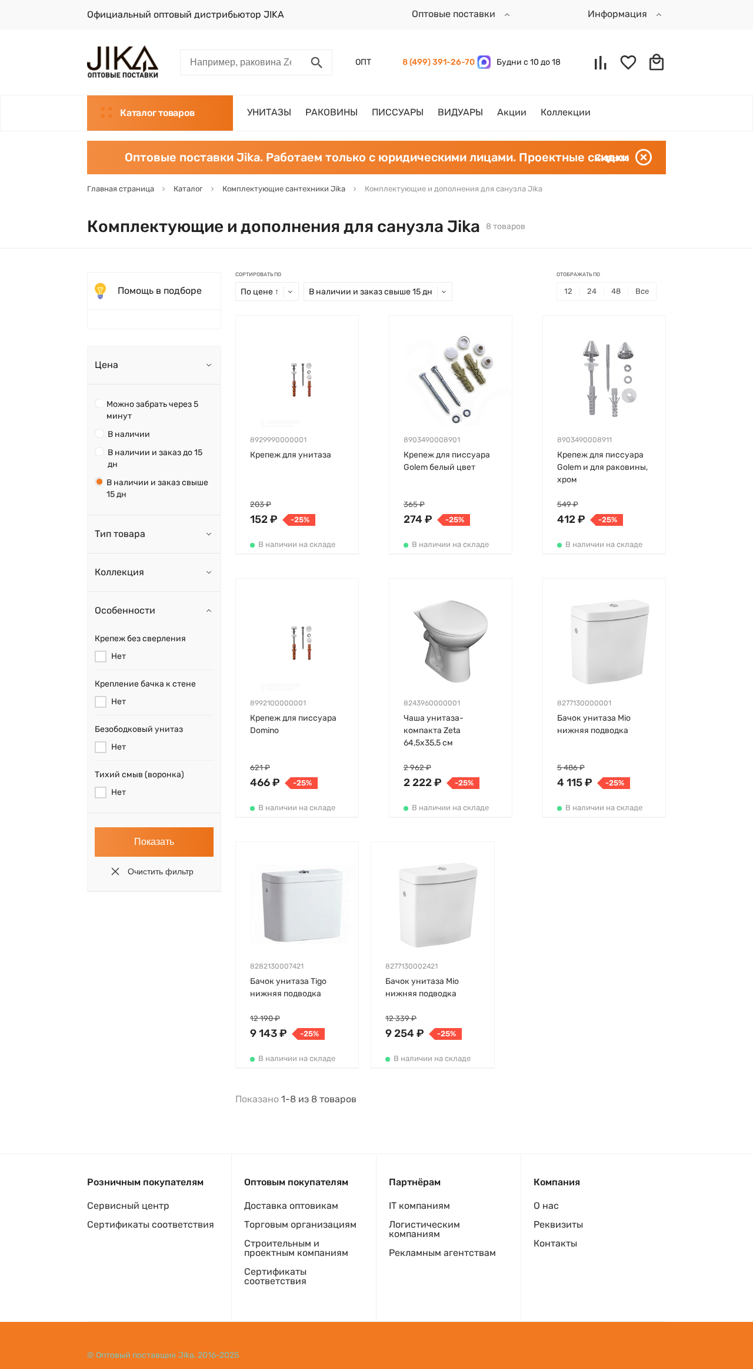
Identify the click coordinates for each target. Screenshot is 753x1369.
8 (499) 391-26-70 (436, 62)
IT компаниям (419, 1205)
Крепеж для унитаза (290, 455)
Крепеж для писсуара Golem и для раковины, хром (602, 467)
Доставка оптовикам (291, 1205)
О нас (546, 1205)
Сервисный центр (128, 1205)
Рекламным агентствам (442, 1252)
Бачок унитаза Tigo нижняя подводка (288, 987)
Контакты (555, 1243)
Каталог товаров (157, 112)
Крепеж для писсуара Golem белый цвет (447, 461)
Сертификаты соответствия (150, 1224)
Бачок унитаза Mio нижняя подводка (594, 724)
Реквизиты (558, 1224)
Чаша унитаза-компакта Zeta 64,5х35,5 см (434, 730)
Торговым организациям (300, 1224)
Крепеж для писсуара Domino (293, 724)
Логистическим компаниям (424, 1229)
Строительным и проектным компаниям (296, 1248)
